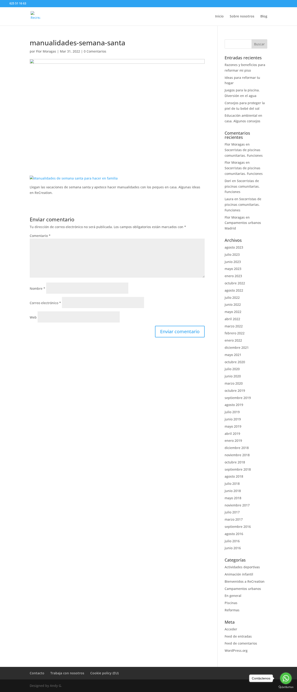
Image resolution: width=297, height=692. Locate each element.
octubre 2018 (235, 462)
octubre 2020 (235, 362)
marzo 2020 (234, 383)
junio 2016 (233, 548)
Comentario (40, 235)
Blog (263, 16)
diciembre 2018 (237, 448)
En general (233, 595)
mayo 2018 (233, 498)
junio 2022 (233, 304)
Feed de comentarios (241, 643)
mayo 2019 (233, 426)
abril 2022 (232, 319)
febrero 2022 (235, 333)
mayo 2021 (233, 355)
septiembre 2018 (238, 469)
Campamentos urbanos (243, 588)
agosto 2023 (234, 247)
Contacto (37, 673)
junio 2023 (233, 262)
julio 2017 (232, 512)
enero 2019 (233, 440)
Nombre (37, 288)
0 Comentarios (95, 51)
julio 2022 (232, 297)
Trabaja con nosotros (67, 673)
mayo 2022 (233, 311)
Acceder (231, 629)
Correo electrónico (45, 303)
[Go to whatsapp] (286, 678)
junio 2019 (233, 419)
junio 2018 (233, 491)
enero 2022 (233, 340)
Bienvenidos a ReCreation (245, 581)
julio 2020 (232, 369)
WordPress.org (236, 650)
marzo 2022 (234, 326)
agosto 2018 (234, 476)
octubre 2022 (235, 283)
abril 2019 (232, 433)
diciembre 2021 (237, 347)
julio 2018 (232, 483)
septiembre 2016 (238, 526)
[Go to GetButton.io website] (285, 687)
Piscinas (231, 603)
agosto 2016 (234, 534)
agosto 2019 (234, 405)
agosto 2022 (234, 290)
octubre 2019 (235, 390)
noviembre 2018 (237, 455)
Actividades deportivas (242, 567)
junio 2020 (233, 376)
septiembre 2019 (238, 398)
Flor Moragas (46, 51)
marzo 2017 (234, 519)
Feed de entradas (238, 636)
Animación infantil (239, 574)
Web (33, 317)
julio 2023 (232, 254)
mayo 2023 (233, 268)
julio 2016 (232, 541)
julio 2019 (232, 412)
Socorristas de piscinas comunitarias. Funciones (242, 186)
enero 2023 (233, 276)
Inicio (219, 16)
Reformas (232, 610)
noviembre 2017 (237, 505)
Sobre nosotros (242, 16)
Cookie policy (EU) (104, 673)
